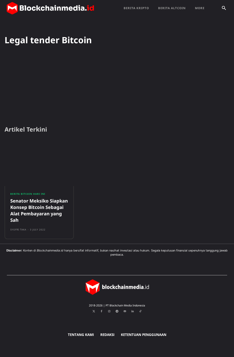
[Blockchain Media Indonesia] (50, 8)
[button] (223, 8)
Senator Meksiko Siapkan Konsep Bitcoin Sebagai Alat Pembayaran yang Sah (39, 210)
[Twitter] (93, 311)
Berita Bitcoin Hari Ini (27, 194)
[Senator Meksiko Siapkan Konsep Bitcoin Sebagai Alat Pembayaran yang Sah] (39, 163)
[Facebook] (101, 311)
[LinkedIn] (132, 311)
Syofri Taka (18, 229)
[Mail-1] (125, 311)
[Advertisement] (117, 87)
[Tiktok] (140, 311)
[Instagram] (109, 311)
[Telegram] (117, 311)
